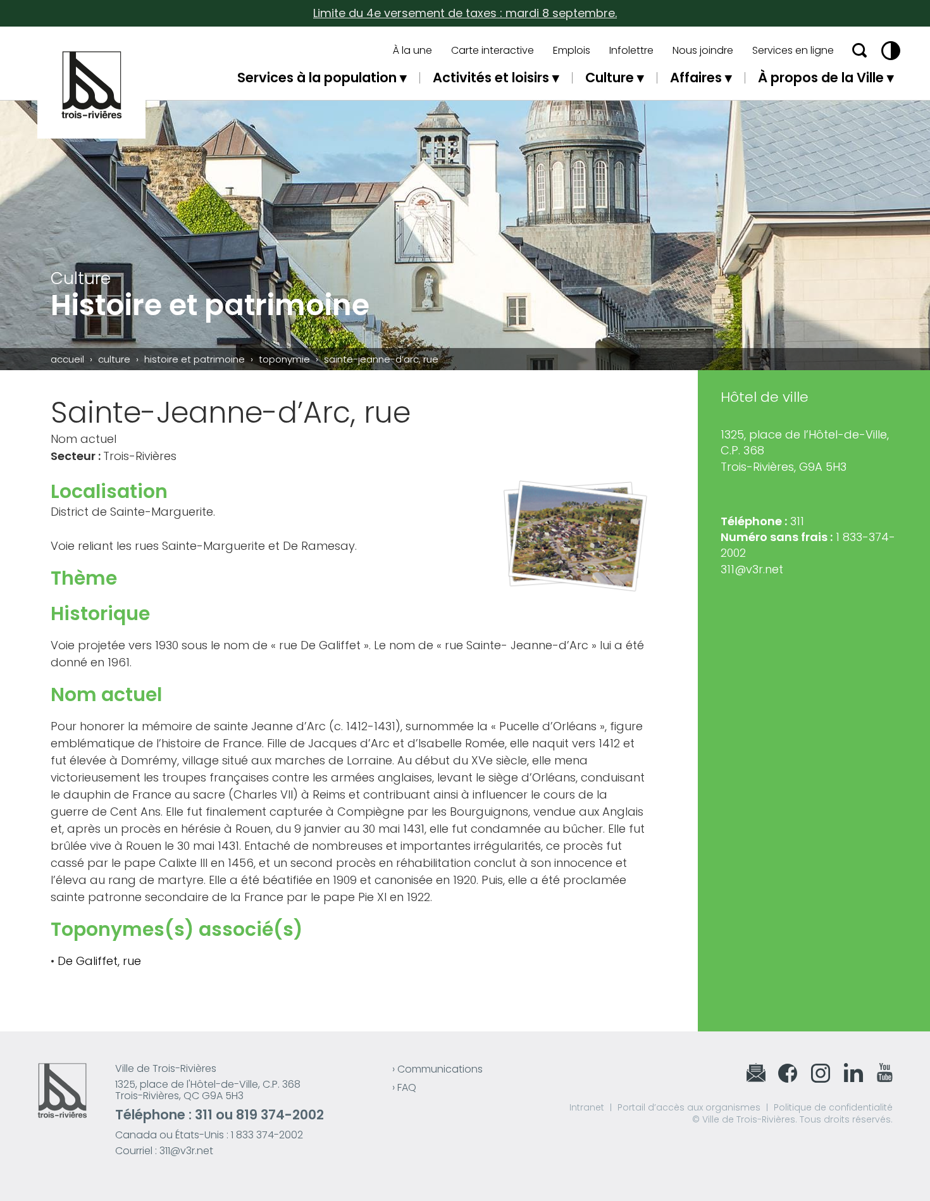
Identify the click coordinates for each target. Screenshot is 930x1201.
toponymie (284, 359)
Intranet (586, 1107)
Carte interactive (492, 51)
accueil (67, 359)
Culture (609, 77)
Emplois (571, 51)
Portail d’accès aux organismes (688, 1107)
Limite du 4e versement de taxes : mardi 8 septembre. (465, 13)
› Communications (437, 1069)
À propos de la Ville (821, 77)
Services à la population (317, 77)
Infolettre (631, 51)
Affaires (696, 77)
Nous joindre (703, 51)
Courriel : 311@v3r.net (164, 1150)
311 (204, 1114)
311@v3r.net (752, 569)
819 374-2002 (280, 1114)
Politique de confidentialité (833, 1107)
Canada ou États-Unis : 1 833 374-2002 (209, 1135)
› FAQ (404, 1087)
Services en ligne (793, 51)
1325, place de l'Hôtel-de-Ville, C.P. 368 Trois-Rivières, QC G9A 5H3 (208, 1090)
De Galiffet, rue (99, 961)
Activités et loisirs (491, 77)
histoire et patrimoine (194, 359)
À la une (412, 51)
